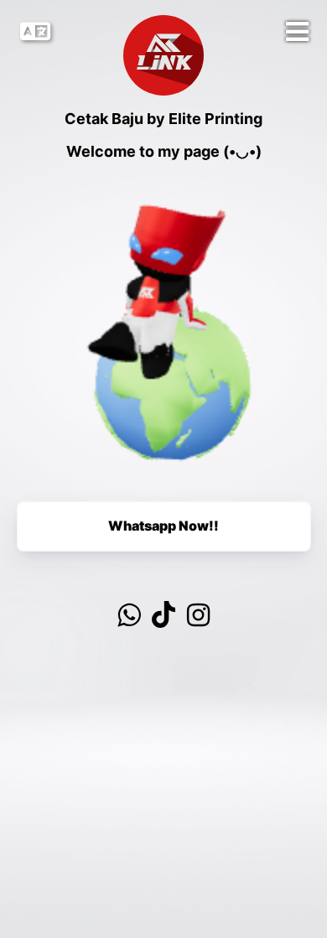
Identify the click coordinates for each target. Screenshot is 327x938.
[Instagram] (198, 615)
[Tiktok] (163, 615)
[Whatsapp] (129, 615)
